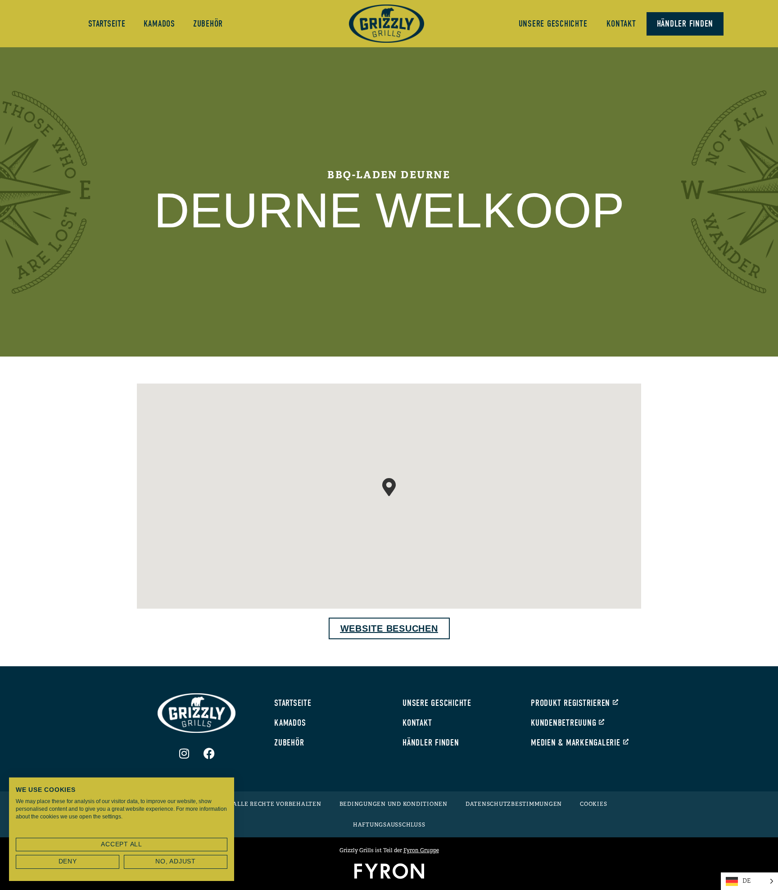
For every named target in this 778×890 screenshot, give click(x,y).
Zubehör (208, 23)
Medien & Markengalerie (575, 742)
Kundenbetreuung (563, 723)
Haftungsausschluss (389, 824)
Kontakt (621, 23)
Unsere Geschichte (553, 23)
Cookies (593, 804)
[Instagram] (184, 753)
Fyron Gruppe (421, 850)
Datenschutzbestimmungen (514, 804)
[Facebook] (209, 753)
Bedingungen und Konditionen (393, 804)
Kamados (159, 23)
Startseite (107, 23)
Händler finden (685, 23)
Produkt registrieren (570, 703)
